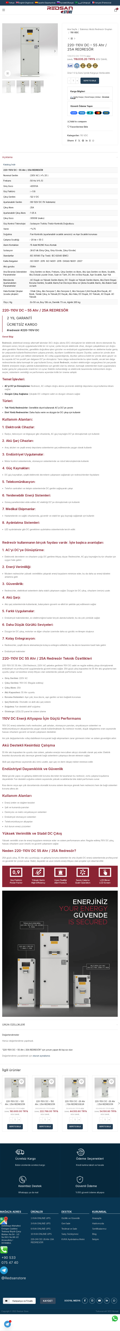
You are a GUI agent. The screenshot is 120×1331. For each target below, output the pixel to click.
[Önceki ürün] (68, 38)
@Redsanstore (13, 1278)
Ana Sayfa (72, 29)
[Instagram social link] (92, 1301)
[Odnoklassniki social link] (89, 141)
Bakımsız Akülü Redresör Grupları (96, 29)
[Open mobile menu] (4, 10)
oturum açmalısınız (41, 1055)
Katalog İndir (9, 164)
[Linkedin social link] (86, 141)
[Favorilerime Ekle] (21, 1081)
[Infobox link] (30, 1184)
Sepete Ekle (89, 80)
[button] (15, 1126)
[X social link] (79, 141)
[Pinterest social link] (83, 141)
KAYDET (48, 1300)
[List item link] (45, 1218)
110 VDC (74, 32)
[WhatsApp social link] (93, 141)
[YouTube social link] (99, 1301)
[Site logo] (60, 9)
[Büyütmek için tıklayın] (7, 73)
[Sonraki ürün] (74, 38)
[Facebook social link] (75, 141)
